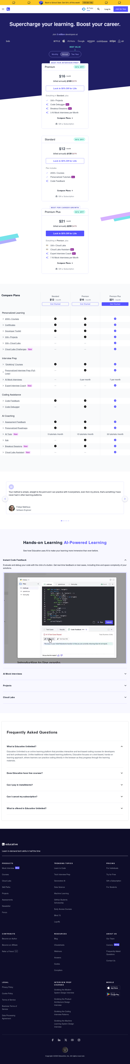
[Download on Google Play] (116, 994)
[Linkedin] (59, 1042)
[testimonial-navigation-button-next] (125, 499)
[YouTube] (72, 1042)
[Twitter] (66, 1042)
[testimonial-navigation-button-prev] (5, 499)
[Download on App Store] (116, 988)
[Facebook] (53, 1042)
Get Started (55, 304)
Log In (107, 9)
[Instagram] (79, 1042)
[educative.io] (8, 9)
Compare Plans (64, 190)
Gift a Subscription (66, 196)
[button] (3, 9)
